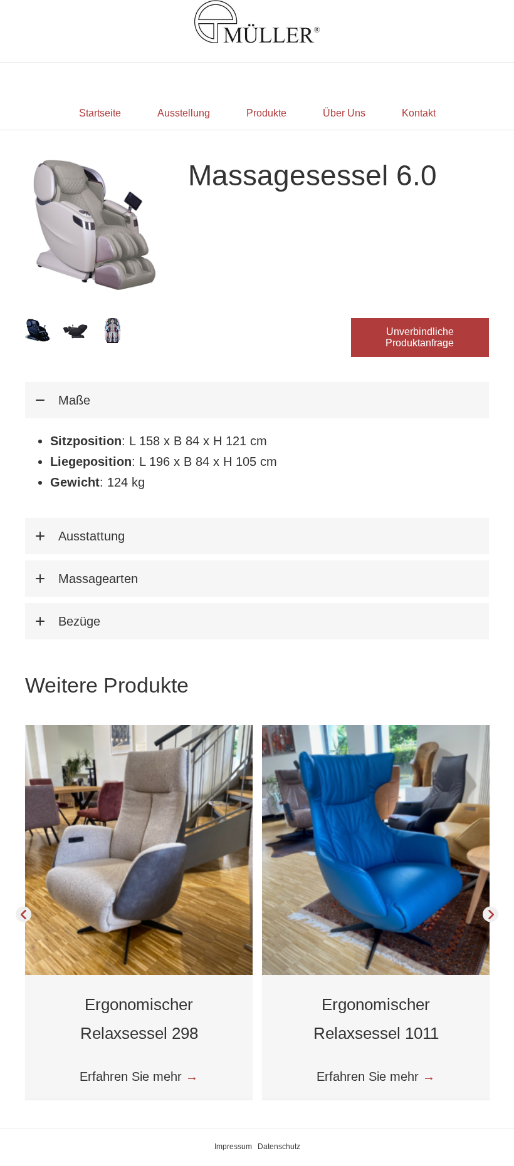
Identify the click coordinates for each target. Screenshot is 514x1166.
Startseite (100, 113)
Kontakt (419, 113)
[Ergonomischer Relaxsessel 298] (139, 849)
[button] (420, 337)
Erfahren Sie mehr (139, 1076)
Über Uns (344, 113)
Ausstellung (183, 113)
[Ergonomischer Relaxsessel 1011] (376, 849)
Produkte (266, 113)
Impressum (233, 1146)
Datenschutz (279, 1146)
